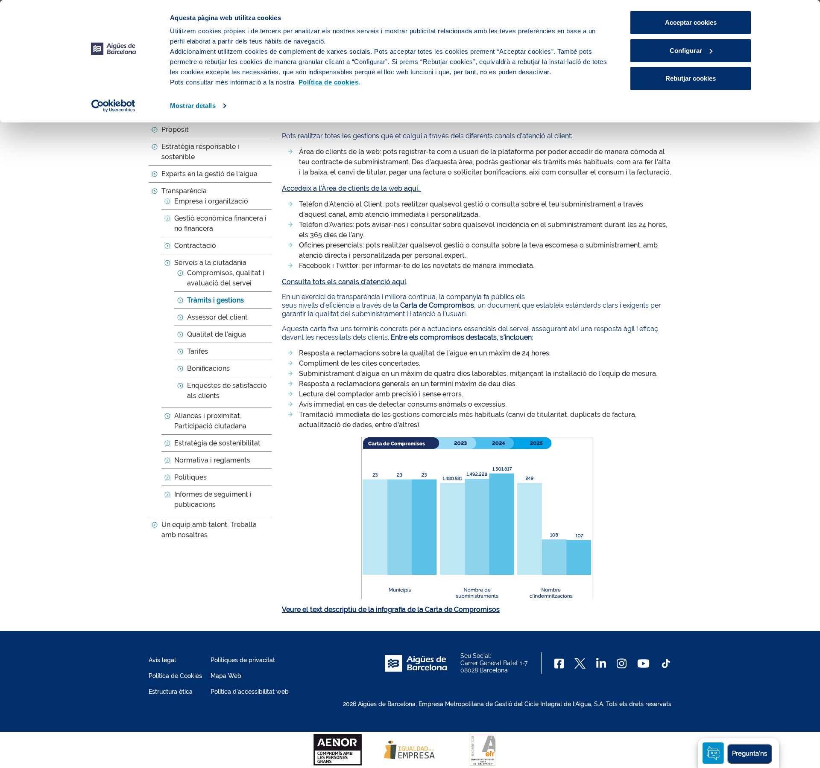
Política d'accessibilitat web (250, 691)
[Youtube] (643, 663)
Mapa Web (226, 675)
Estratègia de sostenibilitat (217, 443)
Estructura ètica (171, 691)
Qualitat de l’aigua (216, 334)
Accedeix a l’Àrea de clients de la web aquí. (351, 188)
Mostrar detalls (193, 105)
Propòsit (175, 129)
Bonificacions (208, 368)
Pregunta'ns (749, 753)
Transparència (184, 191)
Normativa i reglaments (212, 460)
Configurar (686, 50)
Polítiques (190, 477)
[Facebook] (559, 663)
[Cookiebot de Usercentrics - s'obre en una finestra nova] (113, 105)
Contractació (195, 245)
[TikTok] (665, 663)
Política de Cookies (175, 675)
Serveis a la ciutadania (210, 263)
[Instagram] (622, 663)
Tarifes (197, 351)
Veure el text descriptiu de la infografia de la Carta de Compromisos (391, 609)
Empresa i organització (211, 201)
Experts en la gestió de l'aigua (209, 174)
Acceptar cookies (691, 22)
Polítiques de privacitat (243, 660)
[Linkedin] (601, 663)
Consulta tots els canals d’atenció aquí (344, 282)
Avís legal (162, 660)
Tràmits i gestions (215, 300)
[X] (580, 663)
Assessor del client (217, 317)
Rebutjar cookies (690, 78)
